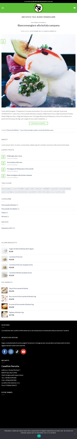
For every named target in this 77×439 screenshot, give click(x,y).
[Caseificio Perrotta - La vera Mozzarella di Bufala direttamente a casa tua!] (38, 8)
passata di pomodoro (21, 192)
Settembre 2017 (7, 228)
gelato (36, 130)
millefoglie (46, 188)
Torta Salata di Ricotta (14, 162)
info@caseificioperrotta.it (14, 375)
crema (15, 188)
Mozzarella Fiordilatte (9, 209)
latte (32, 188)
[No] (74, 434)
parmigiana (10, 192)
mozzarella (54, 188)
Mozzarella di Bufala (38, 22)
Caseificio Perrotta (49, 31)
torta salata (46, 192)
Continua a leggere (38, 123)
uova (52, 192)
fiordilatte (21, 188)
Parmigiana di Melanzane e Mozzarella (20, 169)
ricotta (39, 192)
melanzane (38, 188)
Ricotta (4, 216)
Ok (39, 436)
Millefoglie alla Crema (14, 156)
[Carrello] (74, 8)
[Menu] (3, 7)
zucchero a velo (60, 192)
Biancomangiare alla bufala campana (38, 25)
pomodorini (32, 192)
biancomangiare (29, 130)
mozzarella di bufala (43, 130)
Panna (4, 212)
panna (51, 130)
